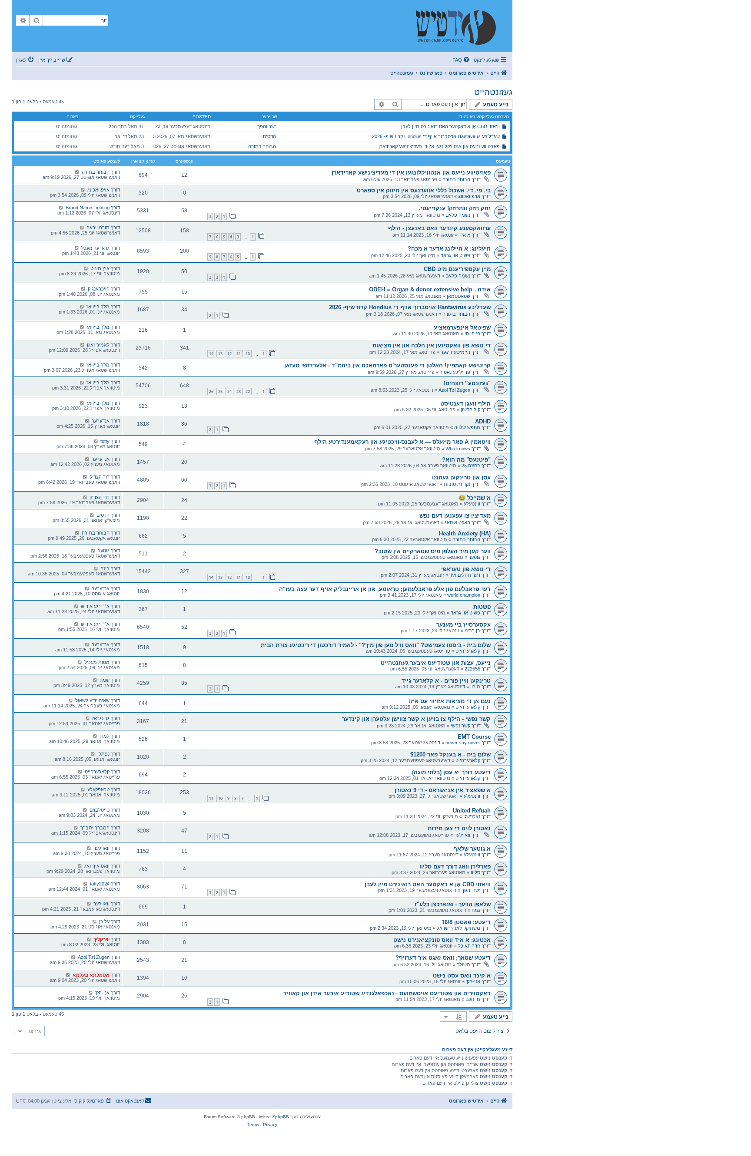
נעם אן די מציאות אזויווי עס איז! (450, 701)
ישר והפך (266, 126)
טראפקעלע (98, 789)
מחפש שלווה (467, 427)
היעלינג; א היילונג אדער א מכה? (449, 248)
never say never (462, 742)
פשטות (482, 607)
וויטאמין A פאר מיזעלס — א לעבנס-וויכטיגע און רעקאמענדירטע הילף (402, 442)
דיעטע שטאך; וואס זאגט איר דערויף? (443, 958)
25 (220, 391)
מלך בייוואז (98, 306)
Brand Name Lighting (88, 207)
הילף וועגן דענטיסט (465, 403)
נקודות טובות (457, 484)
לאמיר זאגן (98, 344)
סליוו (475, 872)
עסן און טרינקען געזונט (461, 477)
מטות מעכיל (97, 662)
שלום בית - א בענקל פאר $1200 (450, 754)
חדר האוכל (469, 945)
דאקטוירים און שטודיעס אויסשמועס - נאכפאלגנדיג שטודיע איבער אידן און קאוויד (387, 993)
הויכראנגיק (99, 288)
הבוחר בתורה (262, 146)
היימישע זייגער (455, 352)
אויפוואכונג (469, 196)
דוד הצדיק (100, 476)
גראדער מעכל (95, 248)
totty (105, 441)
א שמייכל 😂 (475, 498)
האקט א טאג (457, 522)
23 (238, 391)
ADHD (483, 421)
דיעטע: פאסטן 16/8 (466, 922)
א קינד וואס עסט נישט (462, 975)
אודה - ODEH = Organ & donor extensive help (430, 289)
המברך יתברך (95, 827)
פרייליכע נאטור (455, 372)
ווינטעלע (472, 503)
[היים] (460, 26)
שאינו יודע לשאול (92, 700)
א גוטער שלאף (472, 849)
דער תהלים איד (464, 575)
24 (229, 391)
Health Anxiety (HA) (465, 533)
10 (248, 354)
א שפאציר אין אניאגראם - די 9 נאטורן (443, 790)
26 (211, 391)
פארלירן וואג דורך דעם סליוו (455, 866)
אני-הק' (473, 981)
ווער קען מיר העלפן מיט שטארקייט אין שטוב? (433, 551)
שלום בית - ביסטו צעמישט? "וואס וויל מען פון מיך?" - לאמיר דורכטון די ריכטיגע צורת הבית (376, 645)
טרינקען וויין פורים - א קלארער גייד (446, 680)
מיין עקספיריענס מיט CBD (457, 269)
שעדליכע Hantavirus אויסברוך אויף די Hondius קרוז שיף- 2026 (436, 136)
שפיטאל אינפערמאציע (462, 327)
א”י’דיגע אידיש (95, 606)
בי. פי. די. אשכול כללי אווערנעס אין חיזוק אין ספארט (424, 190)
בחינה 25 (471, 465)
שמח (105, 680)
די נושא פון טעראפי (466, 569)
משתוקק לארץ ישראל (458, 928)
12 (229, 354)
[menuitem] (461, 60)
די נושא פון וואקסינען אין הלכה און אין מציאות (431, 345)
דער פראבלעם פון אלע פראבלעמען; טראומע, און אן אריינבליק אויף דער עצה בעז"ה (385, 589)
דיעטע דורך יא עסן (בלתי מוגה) (451, 772)
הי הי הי (472, 333)
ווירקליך (101, 939)
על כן (104, 921)
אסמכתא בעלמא (91, 975)
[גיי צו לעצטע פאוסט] (77, 172)
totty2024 (100, 883)
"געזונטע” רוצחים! (467, 383)
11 (238, 354)
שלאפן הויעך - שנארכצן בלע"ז (453, 904)
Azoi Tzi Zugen (454, 390)
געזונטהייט (493, 92)
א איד (464, 235)
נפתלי (103, 753)
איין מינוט (100, 268)
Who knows (457, 448)
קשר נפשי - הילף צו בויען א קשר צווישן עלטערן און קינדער (416, 719)
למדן (105, 736)
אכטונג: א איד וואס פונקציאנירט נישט (442, 940)
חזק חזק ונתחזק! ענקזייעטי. (455, 208)
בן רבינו (472, 630)
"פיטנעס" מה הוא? (466, 459)
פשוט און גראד (455, 255)
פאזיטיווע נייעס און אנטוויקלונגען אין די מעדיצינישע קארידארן (439, 146)
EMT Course (474, 736)
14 (211, 354)
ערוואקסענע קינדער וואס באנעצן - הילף (439, 228)
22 (248, 391)
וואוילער (462, 835)
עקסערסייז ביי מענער (463, 624)
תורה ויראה (98, 227)
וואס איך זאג (97, 866)
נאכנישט (471, 816)
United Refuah (472, 810)
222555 (472, 668)
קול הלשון (470, 409)
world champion (463, 595)
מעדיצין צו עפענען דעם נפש (455, 515)
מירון (475, 686)
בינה (105, 568)
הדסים (269, 136)
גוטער (474, 557)
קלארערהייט (467, 651)
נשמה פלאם (457, 215)
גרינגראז (101, 718)
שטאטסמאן (458, 296)
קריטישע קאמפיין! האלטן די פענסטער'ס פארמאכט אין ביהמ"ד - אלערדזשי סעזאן (387, 365)
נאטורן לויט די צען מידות (459, 828)
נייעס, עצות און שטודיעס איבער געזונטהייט (436, 663)
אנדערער (101, 420)
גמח (476, 910)
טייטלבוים (100, 810)
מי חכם (472, 999)
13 (220, 354)
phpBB (282, 1116)
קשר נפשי (460, 725)
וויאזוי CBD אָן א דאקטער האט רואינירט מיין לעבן (450, 126)
